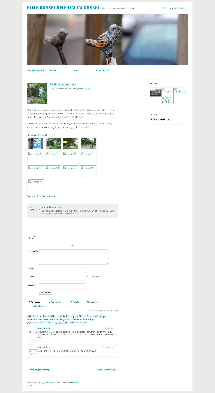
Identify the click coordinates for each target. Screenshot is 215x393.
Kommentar (33, 251)
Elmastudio (75, 383)
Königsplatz (102, 70)
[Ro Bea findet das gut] (38, 316)
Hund (75, 70)
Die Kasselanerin (178, 8)
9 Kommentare (84, 89)
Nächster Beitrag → (107, 370)
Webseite (32, 285)
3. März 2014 (108, 328)
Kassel (53, 70)
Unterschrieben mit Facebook (86, 241)
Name (30, 268)
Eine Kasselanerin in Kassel (63, 8)
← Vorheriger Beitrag (38, 370)
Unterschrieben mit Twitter (59, 241)
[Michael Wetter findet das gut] (91, 316)
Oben (29, 386)
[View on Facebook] (115, 328)
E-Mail (31, 276)
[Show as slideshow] (37, 135)
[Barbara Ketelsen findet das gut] (43, 322)
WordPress (49, 383)
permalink (51, 196)
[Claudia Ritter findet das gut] (81, 319)
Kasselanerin (55, 207)
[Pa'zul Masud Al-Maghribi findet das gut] (47, 319)
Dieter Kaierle (43, 328)
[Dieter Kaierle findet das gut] (73, 322)
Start (163, 8)
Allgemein (41, 196)
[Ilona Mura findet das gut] (63, 316)
